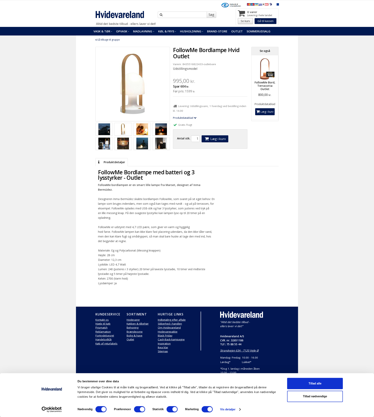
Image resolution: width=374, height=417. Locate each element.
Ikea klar (163, 347)
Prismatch (101, 327)
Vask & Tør (102, 31)
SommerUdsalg (258, 31)
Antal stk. (183, 138)
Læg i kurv (218, 139)
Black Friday (165, 335)
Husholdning (190, 31)
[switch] (139, 409)
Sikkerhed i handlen (170, 323)
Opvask (121, 31)
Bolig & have (134, 335)
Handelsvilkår (103, 339)
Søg (211, 14)
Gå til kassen (265, 21)
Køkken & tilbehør (138, 323)
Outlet (237, 31)
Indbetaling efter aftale (172, 319)
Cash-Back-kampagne (171, 339)
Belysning (132, 327)
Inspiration (164, 343)
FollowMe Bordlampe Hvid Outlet (206, 53)
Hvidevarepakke (167, 331)
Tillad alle (315, 383)
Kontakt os (102, 319)
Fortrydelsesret (104, 335)
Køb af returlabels (106, 343)
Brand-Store (217, 31)
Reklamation (103, 331)
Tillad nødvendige (315, 396)
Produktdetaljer (114, 162)
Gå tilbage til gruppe (108, 39)
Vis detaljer (228, 409)
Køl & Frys (166, 31)
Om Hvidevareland (169, 327)
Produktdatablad (183, 118)
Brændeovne (135, 331)
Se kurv (245, 21)
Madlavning (142, 31)
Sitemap (163, 351)
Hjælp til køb (102, 323)
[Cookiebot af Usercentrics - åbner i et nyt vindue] (52, 409)
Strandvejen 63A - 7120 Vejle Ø (239, 350)
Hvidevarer (133, 319)
